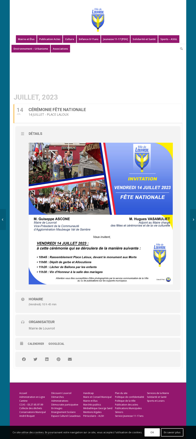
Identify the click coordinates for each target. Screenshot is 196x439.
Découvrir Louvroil (61, 393)
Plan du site (121, 393)
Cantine (23, 400)
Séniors (119, 412)
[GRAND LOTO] (193, 219)
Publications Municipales (128, 408)
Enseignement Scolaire (63, 412)
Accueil (23, 393)
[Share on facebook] (24, 359)
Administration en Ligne (32, 397)
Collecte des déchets (30, 408)
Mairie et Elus (90, 400)
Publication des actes (126, 404)
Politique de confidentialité (129, 397)
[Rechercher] (180, 48)
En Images (56, 408)
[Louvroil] (98, 20)
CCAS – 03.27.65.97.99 (31, 404)
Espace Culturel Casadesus (65, 416)
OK (152, 432)
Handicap (88, 393)
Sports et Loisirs (155, 400)
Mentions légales (92, 412)
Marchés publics (92, 404)
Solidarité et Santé (157, 397)
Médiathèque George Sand (97, 408)
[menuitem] (26, 39)
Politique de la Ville (125, 400)
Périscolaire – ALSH (93, 416)
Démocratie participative (64, 404)
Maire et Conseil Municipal (97, 397)
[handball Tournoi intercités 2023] (3, 219)
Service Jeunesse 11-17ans (129, 416)
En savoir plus (172, 432)
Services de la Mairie (158, 393)
